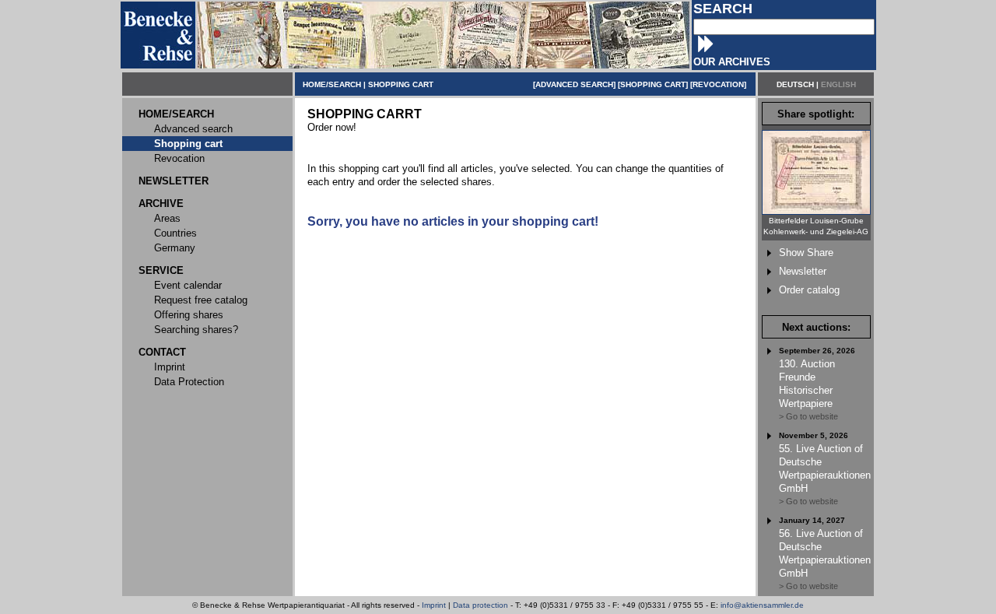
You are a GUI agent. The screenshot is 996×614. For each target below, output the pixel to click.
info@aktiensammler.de (762, 605)
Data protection (480, 605)
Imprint (434, 605)
